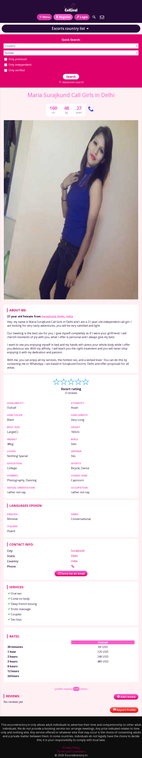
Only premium (17, 59)
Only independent (20, 65)
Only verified (16, 70)
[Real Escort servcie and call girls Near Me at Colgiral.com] (71, 7)
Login (84, 17)
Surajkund (49, 316)
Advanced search (73, 82)
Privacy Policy (71, 748)
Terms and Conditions (71, 751)
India (69, 316)
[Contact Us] (102, 17)
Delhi (60, 316)
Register (65, 17)
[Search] (94, 17)
